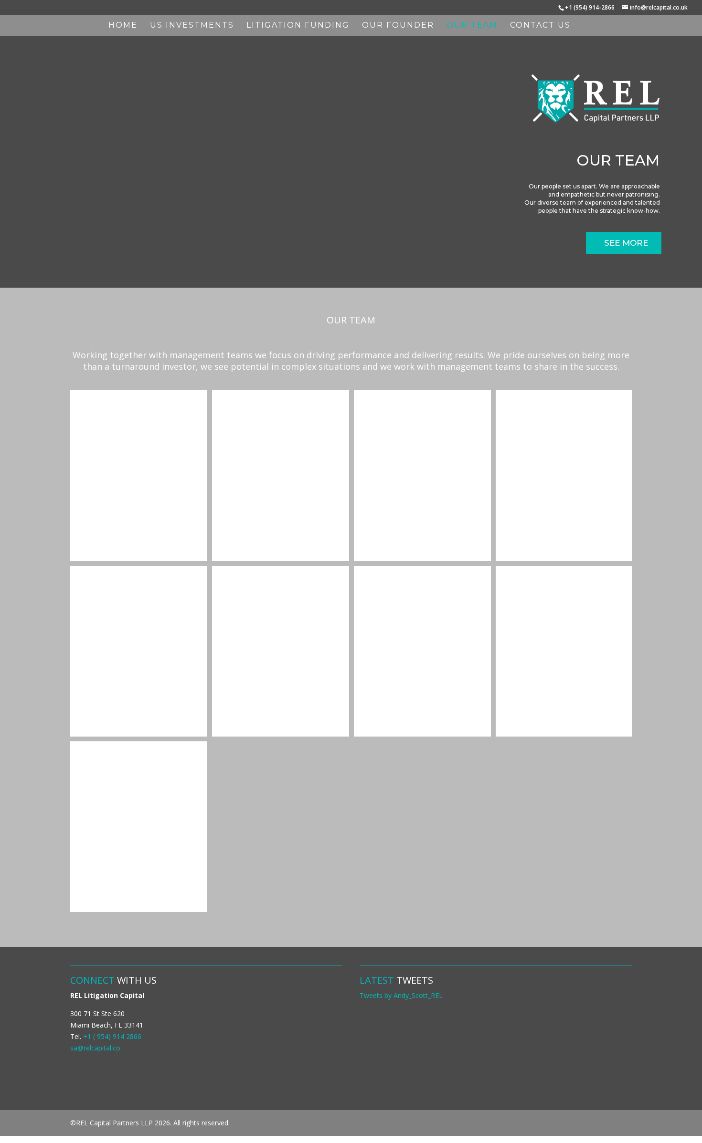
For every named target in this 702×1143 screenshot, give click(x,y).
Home (123, 26)
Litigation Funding (298, 26)
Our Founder (398, 26)
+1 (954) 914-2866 (590, 7)
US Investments (192, 26)
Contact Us (540, 26)
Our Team (472, 26)
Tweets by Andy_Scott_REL (401, 995)
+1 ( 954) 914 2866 (112, 1036)
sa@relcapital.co (95, 1047)
